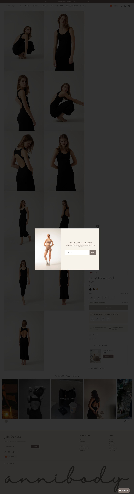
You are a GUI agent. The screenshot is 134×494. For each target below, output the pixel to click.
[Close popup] (97, 226)
